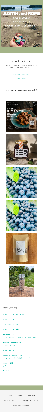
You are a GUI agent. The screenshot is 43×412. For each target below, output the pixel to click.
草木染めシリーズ (8, 334)
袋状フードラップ (8, 319)
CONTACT (31, 396)
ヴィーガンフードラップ (10, 324)
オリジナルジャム (8, 350)
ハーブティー (7, 358)
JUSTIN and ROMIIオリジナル (13, 355)
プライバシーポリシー (10, 401)
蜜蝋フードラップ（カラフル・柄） (14, 314)
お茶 (4, 366)
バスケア (27, 358)
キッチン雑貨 (18, 358)
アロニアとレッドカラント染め (26, 337)
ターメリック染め (8, 337)
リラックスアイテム (9, 345)
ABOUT (20, 396)
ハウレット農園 (8, 363)
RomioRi (6, 371)
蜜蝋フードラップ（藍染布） (12, 329)
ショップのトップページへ (21, 74)
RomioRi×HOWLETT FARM (12, 342)
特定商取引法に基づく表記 (31, 401)
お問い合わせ (21, 78)
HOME (10, 396)
